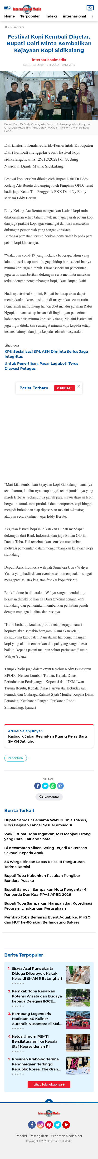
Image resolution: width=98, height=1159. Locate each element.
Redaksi (21, 1136)
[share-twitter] (45, 786)
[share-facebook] (37, 786)
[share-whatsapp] (52, 786)
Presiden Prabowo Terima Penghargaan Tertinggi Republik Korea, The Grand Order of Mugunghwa (36, 1064)
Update (65, 388)
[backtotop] (49, 1103)
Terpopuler (30, 16)
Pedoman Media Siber (66, 1136)
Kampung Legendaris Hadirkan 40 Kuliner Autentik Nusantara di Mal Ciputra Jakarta (35, 1018)
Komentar (51, 797)
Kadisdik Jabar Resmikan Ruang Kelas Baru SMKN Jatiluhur (47, 739)
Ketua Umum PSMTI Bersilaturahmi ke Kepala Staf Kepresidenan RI (34, 1041)
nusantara (15, 758)
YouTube (69, 1131)
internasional (74, 16)
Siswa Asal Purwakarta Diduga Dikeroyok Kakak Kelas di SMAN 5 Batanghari (37, 973)
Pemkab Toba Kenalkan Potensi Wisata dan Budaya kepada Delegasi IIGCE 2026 (37, 996)
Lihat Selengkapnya (48, 1084)
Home (9, 16)
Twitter (60, 1131)
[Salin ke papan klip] (60, 786)
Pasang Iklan (39, 1136)
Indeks (51, 16)
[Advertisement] (49, 424)
